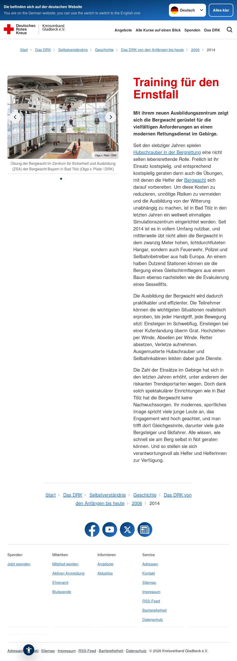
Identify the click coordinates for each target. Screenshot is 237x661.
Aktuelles (105, 573)
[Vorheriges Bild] (110, 117)
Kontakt (148, 573)
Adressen (150, 564)
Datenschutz (152, 619)
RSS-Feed (151, 601)
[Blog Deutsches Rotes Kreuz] (144, 529)
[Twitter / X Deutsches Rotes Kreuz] (127, 529)
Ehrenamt (60, 582)
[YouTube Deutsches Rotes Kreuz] (109, 529)
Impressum (151, 591)
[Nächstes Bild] (15, 117)
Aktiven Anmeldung (68, 573)
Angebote (123, 30)
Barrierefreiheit (154, 610)
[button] (61, 179)
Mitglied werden (65, 564)
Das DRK (212, 30)
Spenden (192, 30)
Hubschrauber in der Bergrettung (167, 152)
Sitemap (149, 582)
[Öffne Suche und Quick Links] (229, 29)
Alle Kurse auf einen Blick (158, 30)
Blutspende (61, 591)
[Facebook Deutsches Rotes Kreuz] (92, 529)
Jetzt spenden (18, 564)
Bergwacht (195, 179)
